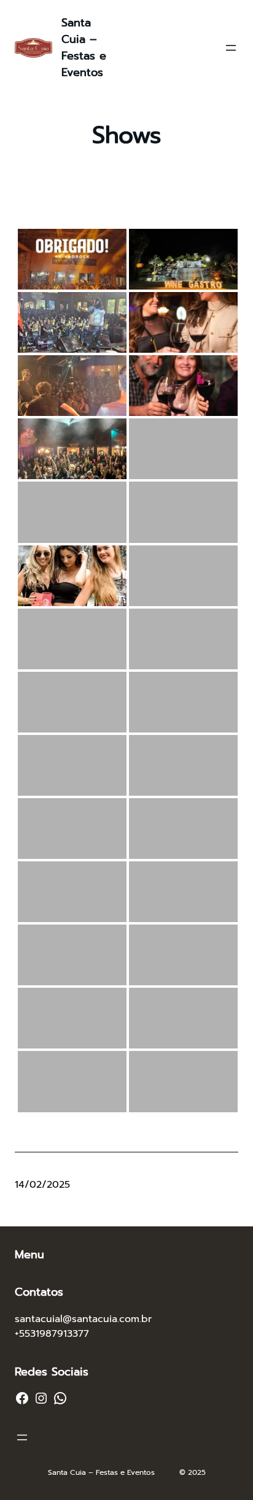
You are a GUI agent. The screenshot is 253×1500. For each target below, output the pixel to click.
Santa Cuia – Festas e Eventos (83, 47)
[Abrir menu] (231, 47)
